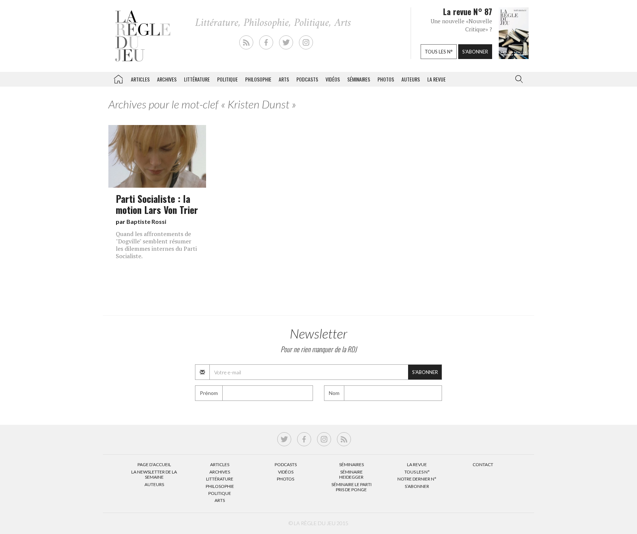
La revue (436, 79)
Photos (385, 79)
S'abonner (475, 52)
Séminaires (358, 79)
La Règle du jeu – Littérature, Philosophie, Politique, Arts (118, 78)
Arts (284, 79)
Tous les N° (417, 472)
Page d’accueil (154, 464)
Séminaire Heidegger (351, 474)
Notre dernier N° (416, 479)
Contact (483, 464)
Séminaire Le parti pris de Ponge (351, 487)
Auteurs (410, 79)
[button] (517, 79)
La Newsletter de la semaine (154, 474)
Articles (140, 79)
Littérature (197, 79)
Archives (167, 79)
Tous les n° (439, 52)
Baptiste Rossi (146, 221)
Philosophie (258, 79)
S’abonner (417, 486)
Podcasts (307, 79)
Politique (227, 79)
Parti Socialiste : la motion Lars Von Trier (157, 203)
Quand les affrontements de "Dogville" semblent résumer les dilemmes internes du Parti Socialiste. (156, 245)
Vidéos (333, 79)
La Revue (417, 464)
